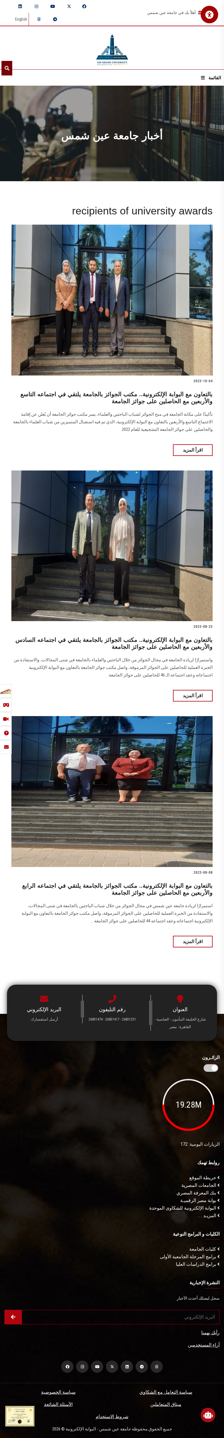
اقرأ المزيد (193, 450)
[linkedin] (20, 6)
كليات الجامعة (203, 1249)
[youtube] (52, 6)
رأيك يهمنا (210, 1332)
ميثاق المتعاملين (165, 1404)
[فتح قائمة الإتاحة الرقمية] (209, 14)
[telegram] (55, 19)
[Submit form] (13, 1317)
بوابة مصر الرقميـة (198, 1200)
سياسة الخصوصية (58, 1392)
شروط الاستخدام (112, 1416)
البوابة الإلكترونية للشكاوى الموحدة (183, 1208)
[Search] (6, 68)
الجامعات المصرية (199, 1185)
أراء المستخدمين (204, 1345)
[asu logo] (112, 48)
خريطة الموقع (203, 1177)
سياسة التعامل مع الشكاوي (165, 1392)
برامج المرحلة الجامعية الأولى (188, 1256)
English (21, 19)
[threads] (38, 19)
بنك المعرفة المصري (196, 1193)
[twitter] (69, 6)
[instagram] (36, 6)
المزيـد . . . (207, 1215)
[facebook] (84, 6)
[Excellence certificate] (19, 1415)
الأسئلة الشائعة (58, 1404)
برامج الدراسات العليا (196, 1264)
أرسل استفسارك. (44, 1019)
